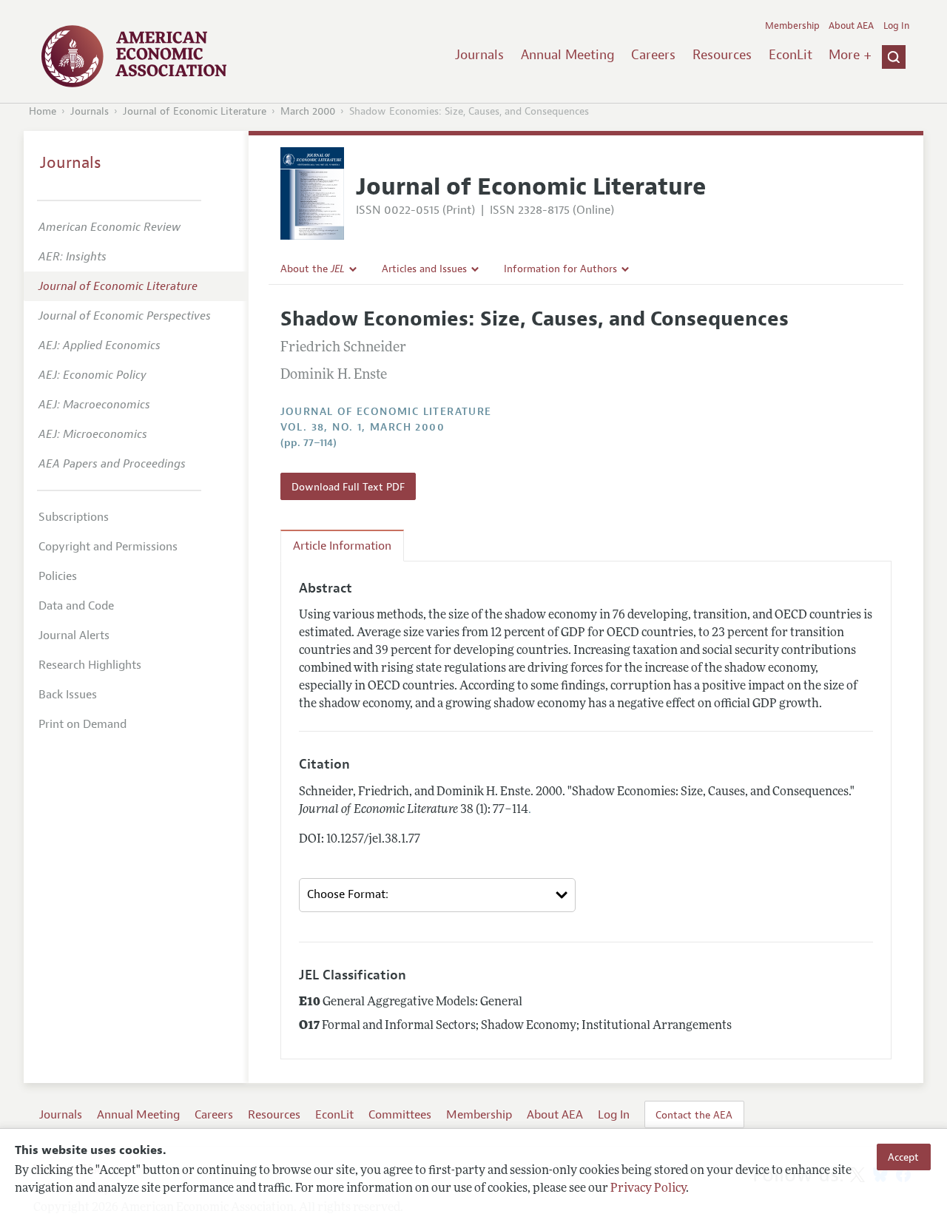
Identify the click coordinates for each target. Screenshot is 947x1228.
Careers (653, 55)
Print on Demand (82, 724)
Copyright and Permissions (108, 546)
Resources (722, 55)
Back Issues (67, 694)
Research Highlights (89, 665)
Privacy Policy (648, 1189)
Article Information (342, 546)
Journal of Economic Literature (194, 111)
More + (850, 55)
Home (42, 111)
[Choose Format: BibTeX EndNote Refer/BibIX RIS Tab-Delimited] (437, 895)
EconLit (790, 55)
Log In (896, 26)
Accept (903, 1157)
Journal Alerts (73, 635)
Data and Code (76, 605)
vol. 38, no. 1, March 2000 (362, 427)
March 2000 (307, 111)
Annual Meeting (568, 55)
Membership (792, 26)
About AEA (851, 26)
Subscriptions (73, 517)
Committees (399, 1114)
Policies (57, 576)
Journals (479, 55)
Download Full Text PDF (348, 486)
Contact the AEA (694, 1114)
